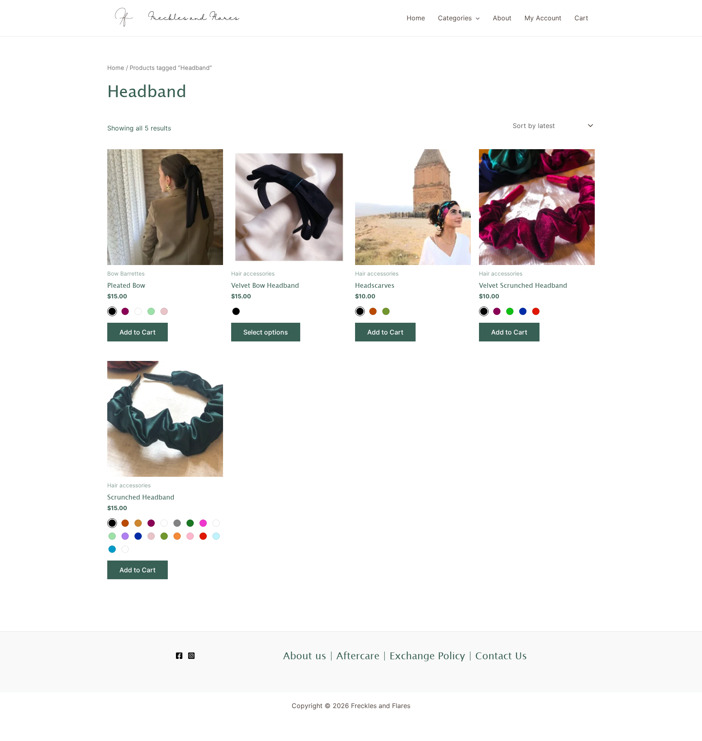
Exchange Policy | (432, 655)
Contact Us (501, 655)
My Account (542, 18)
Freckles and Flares (193, 18)
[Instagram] (191, 655)
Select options (265, 332)
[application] (476, 18)
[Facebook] (179, 655)
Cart (581, 18)
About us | (309, 655)
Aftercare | (363, 655)
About (502, 18)
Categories (455, 18)
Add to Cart (137, 332)
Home (416, 18)
